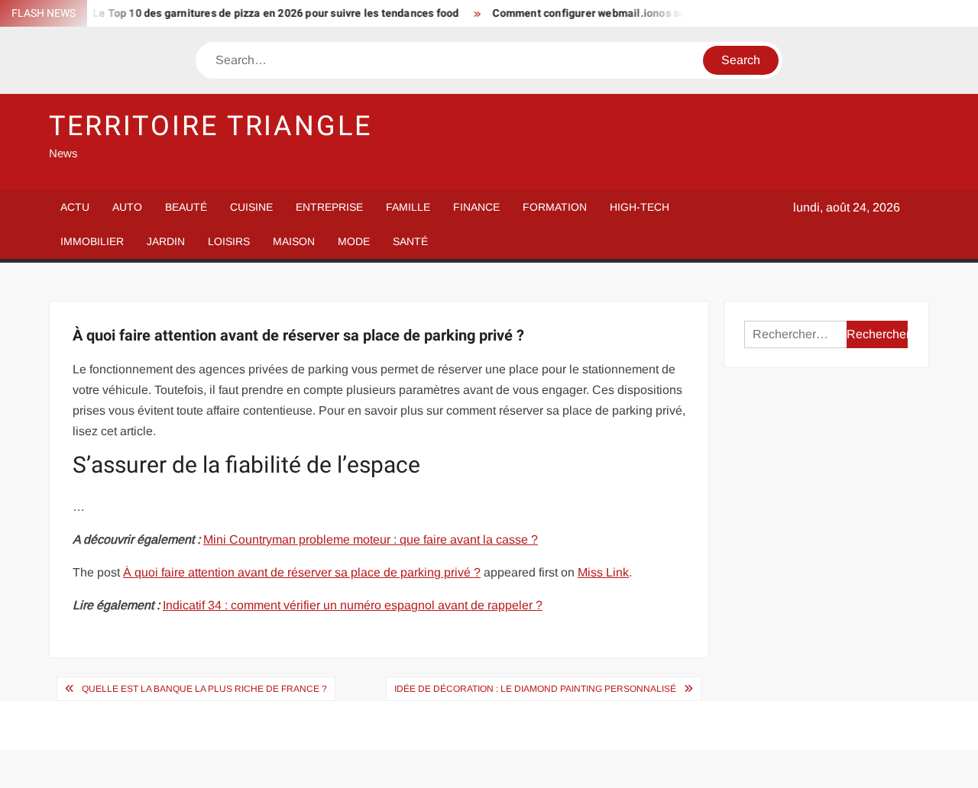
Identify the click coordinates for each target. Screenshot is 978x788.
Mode (354, 241)
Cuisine (251, 207)
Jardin (166, 241)
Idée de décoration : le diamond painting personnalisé (535, 688)
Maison (294, 241)
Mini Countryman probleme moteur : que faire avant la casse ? (370, 539)
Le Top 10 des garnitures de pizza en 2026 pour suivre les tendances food (267, 13)
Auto (127, 207)
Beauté (186, 207)
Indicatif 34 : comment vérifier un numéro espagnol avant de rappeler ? (352, 605)
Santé (410, 241)
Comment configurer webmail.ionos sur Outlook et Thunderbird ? (645, 13)
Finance (476, 207)
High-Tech (639, 207)
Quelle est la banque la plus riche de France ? (204, 688)
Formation (555, 207)
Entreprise (329, 207)
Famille (408, 207)
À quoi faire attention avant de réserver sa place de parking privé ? (302, 572)
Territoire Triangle (210, 126)
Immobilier (92, 241)
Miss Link (603, 572)
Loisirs (229, 241)
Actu (74, 207)
